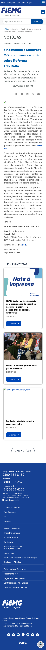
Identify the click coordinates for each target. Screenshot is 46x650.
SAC (5, 516)
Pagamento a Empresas (14, 578)
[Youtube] (18, 634)
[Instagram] (8, 634)
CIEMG (14, 3)
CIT (31, 3)
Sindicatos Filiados (12, 562)
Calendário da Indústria (15, 569)
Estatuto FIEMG (11, 537)
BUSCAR (37, 21)
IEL (28, 3)
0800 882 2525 (13, 482)
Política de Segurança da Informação (20, 557)
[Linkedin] (13, 634)
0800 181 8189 (13, 474)
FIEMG (9, 3)
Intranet (7, 521)
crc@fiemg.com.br (12, 500)
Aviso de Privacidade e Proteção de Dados (14, 547)
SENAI (23, 3)
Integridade (9, 553)
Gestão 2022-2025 (12, 528)
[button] (43, 2)
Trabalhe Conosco (12, 533)
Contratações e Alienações (16, 582)
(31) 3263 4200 (13, 489)
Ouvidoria (8, 542)
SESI (19, 3)
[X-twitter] (23, 634)
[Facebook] (27, 634)
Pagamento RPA (11, 573)
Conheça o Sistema (12, 507)
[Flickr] (32, 634)
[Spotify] (37, 634)
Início (3, 3)
